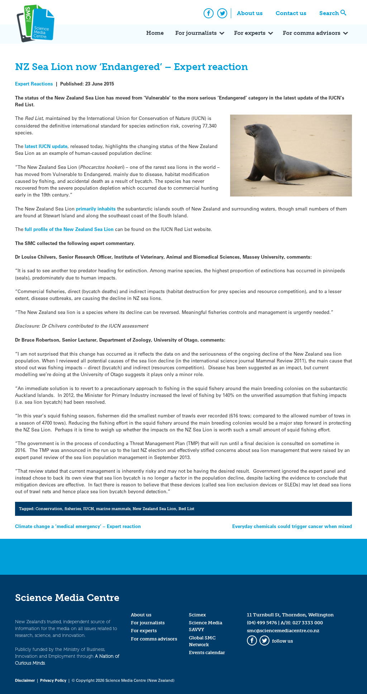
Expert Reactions (34, 83)
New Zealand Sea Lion (154, 508)
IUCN (88, 508)
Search (329, 13)
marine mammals (113, 508)
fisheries (73, 508)
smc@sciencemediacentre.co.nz (283, 630)
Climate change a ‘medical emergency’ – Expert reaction (78, 526)
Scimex (197, 614)
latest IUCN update (46, 146)
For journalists (196, 32)
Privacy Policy (53, 680)
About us (250, 13)
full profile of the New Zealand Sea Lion (68, 229)
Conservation (48, 508)
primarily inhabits (96, 208)
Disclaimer (25, 680)
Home (155, 32)
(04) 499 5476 (262, 622)
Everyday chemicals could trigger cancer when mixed (292, 526)
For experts (250, 32)
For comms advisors (311, 32)
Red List (186, 508)
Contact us (291, 13)
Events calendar (207, 652)
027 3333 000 (307, 622)
